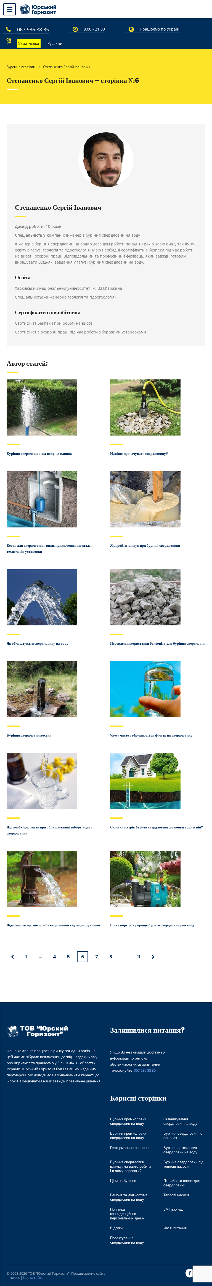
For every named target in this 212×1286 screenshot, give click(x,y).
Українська (28, 43)
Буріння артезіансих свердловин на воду (180, 1150)
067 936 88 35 (33, 29)
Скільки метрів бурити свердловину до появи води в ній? (156, 827)
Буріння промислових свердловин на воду (128, 1121)
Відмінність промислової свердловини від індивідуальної (53, 925)
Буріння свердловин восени (29, 735)
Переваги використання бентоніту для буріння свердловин (157, 643)
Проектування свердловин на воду (127, 1240)
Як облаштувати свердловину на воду (37, 643)
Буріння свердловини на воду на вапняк (39, 453)
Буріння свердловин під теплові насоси (183, 1164)
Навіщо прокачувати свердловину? (139, 453)
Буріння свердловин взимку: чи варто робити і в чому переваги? (130, 1166)
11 (139, 957)
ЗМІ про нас (173, 1209)
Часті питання (175, 1228)
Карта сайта (33, 1277)
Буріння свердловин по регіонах (182, 1135)
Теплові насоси (176, 1195)
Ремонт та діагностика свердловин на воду (128, 1197)
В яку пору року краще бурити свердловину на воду (152, 925)
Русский (54, 43)
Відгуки (116, 1228)
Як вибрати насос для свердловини (181, 1183)
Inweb (14, 1277)
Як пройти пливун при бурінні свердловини (145, 545)
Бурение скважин (21, 66)
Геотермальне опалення (130, 1148)
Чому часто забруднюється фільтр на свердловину (151, 735)
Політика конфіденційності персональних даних (127, 1213)
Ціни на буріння (123, 1181)
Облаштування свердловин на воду (180, 1121)
